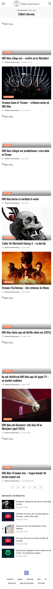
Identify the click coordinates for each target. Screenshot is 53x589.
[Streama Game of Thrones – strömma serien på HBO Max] (26, 83)
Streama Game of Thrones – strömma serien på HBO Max (25, 104)
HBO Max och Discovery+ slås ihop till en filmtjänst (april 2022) (22, 427)
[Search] (49, 3)
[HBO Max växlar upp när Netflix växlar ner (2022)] (26, 312)
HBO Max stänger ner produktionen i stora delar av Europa (25, 152)
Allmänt (7, 52)
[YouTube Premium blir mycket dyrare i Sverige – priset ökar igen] (8, 516)
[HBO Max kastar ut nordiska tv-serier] (26, 179)
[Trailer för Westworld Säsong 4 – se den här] (26, 223)
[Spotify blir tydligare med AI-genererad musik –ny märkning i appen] (8, 553)
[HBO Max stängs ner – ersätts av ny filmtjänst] (26, 38)
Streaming (8, 97)
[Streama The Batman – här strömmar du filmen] (26, 268)
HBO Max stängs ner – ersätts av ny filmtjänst (25, 58)
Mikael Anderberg (12, 62)
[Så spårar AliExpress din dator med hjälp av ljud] (8, 504)
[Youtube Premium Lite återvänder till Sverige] (8, 541)
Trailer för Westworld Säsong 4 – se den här (24, 243)
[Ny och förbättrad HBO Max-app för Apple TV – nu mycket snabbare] (26, 357)
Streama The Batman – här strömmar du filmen (25, 288)
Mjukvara (8, 371)
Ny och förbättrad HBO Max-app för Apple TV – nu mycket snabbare (25, 378)
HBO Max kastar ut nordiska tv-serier (20, 199)
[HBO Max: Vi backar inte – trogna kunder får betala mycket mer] (26, 453)
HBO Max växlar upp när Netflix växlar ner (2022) (26, 332)
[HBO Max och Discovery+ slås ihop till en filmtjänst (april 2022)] (26, 405)
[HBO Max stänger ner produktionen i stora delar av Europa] (26, 131)
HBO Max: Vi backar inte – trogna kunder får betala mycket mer (24, 475)
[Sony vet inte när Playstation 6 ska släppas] (8, 528)
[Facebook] (26, 573)
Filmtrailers (9, 237)
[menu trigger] (4, 3)
